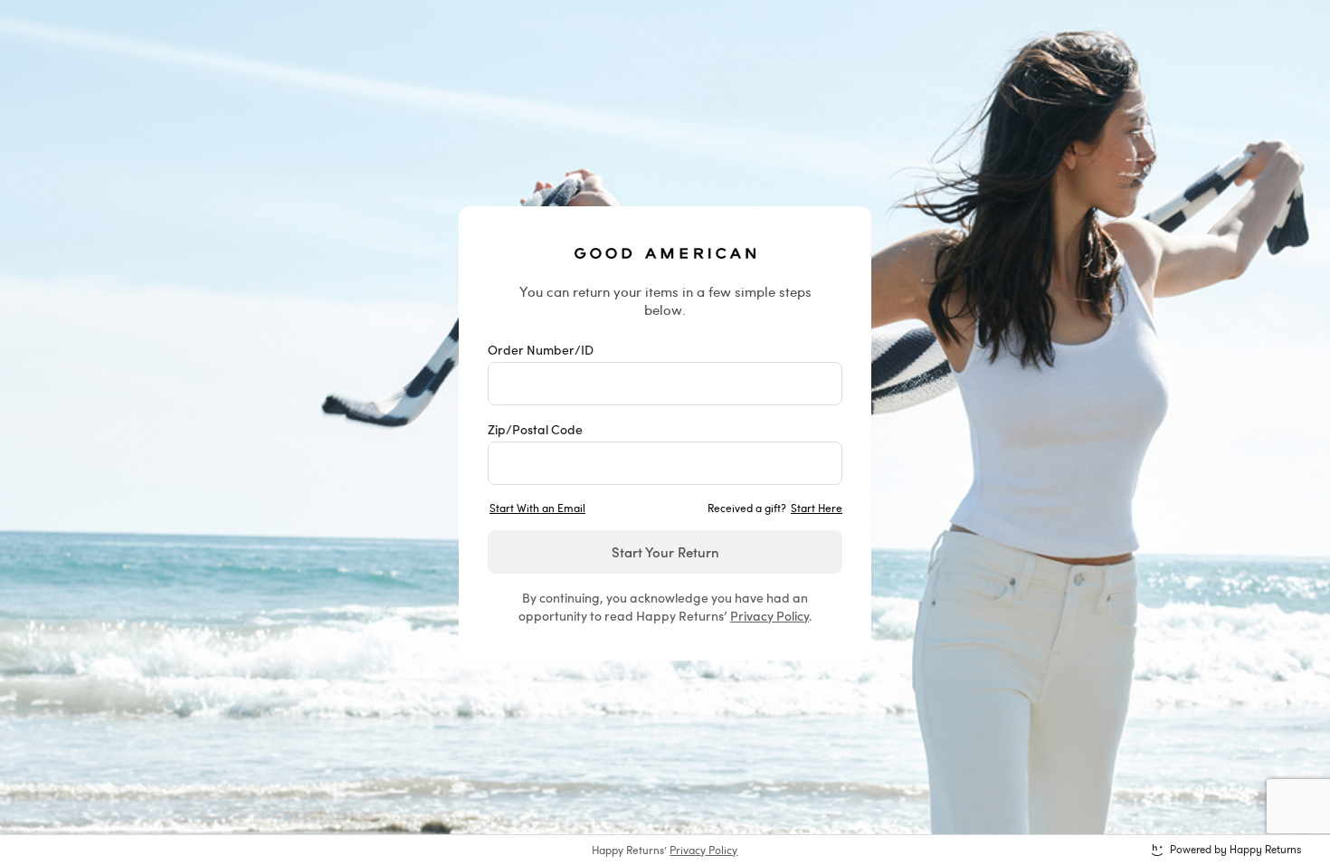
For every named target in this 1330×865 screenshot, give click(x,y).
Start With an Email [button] (537, 507)
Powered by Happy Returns (1235, 849)
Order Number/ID (541, 349)
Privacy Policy (769, 615)
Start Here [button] (816, 507)
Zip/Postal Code (535, 429)
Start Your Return (665, 551)
